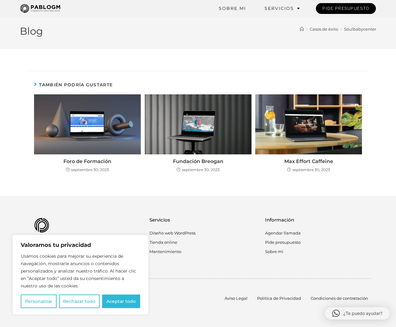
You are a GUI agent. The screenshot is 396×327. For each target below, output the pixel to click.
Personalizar (38, 301)
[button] (357, 313)
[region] (80, 275)
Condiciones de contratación (339, 298)
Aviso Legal (236, 298)
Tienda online (163, 242)
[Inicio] (302, 29)
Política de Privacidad (279, 298)
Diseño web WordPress (172, 232)
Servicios (279, 8)
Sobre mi (232, 8)
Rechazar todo (79, 301)
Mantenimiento (165, 251)
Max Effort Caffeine (308, 161)
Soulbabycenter (360, 29)
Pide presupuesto (283, 242)
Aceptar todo (121, 301)
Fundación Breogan (198, 161)
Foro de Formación (87, 161)
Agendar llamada (283, 232)
